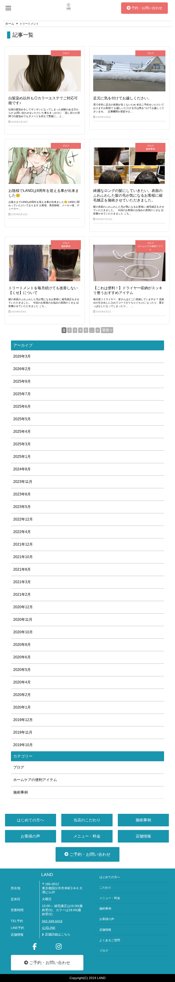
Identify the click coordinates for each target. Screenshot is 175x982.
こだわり (105, 887)
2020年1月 (22, 707)
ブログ (18, 767)
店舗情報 (143, 836)
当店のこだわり (86, 820)
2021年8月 (22, 569)
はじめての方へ (30, 820)
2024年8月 (22, 469)
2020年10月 (23, 632)
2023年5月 (22, 507)
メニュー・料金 (86, 836)
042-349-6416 (52, 921)
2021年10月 (23, 557)
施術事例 (20, 792)
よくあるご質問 (109, 940)
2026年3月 (22, 356)
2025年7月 (22, 394)
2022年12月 (23, 519)
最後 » (107, 330)
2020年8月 (22, 645)
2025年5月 (22, 419)
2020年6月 (22, 657)
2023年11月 (22, 482)
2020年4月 (22, 682)
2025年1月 (22, 457)
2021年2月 (22, 594)
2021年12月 (23, 544)
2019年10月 (23, 745)
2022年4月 (22, 532)
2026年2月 (22, 369)
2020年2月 (22, 695)
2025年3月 (22, 444)
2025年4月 (22, 431)
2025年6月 (22, 406)
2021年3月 (22, 582)
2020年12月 (23, 607)
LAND (47, 874)
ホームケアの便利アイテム (35, 780)
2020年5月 (22, 670)
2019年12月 (23, 720)
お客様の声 (30, 836)
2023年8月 (22, 494)
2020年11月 (22, 619)
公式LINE (48, 928)
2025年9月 (22, 381)
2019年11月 (22, 732)
